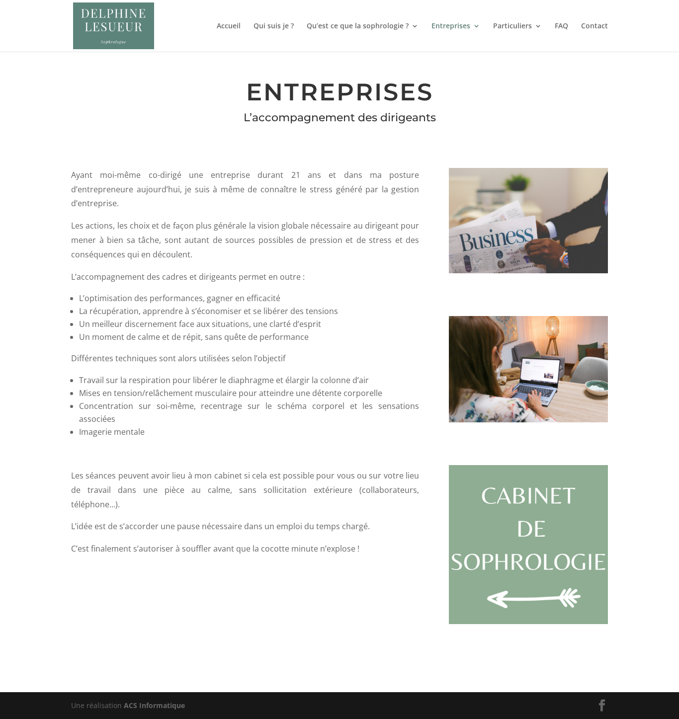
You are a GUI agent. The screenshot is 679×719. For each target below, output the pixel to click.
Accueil (229, 26)
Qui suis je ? (274, 26)
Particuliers (512, 26)
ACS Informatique (154, 705)
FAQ (561, 26)
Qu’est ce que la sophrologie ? (358, 26)
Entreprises (450, 26)
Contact (594, 26)
